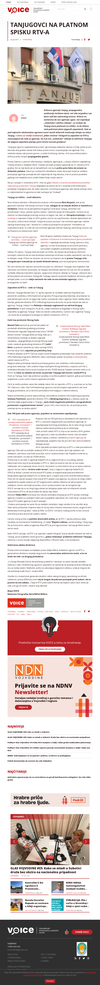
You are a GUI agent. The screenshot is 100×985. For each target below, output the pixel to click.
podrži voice (82, 932)
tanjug (29, 614)
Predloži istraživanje (19, 966)
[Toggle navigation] (90, 9)
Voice (8, 2)
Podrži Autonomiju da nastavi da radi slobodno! (30, 761)
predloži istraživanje (50, 649)
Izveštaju (12, 218)
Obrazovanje (31, 611)
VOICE (23, 118)
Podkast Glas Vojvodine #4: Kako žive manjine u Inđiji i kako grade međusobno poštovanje (49, 742)
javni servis (49, 611)
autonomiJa (22, 2)
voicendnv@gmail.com (18, 949)
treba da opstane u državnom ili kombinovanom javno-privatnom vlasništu (66, 239)
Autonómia (39, 2)
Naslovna (13, 954)
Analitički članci (17, 961)
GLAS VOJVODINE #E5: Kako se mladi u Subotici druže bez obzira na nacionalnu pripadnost (49, 737)
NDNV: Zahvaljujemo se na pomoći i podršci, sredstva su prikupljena (39, 756)
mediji (57, 611)
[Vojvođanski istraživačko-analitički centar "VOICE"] (28, 10)
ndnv (53, 2)
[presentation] (14, 841)
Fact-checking (48, 954)
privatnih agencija (75, 437)
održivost (64, 611)
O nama (45, 961)
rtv (18, 614)
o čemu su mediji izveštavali (29, 135)
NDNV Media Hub (69, 2)
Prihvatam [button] (50, 981)
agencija (40, 611)
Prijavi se (23, 707)
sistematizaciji (81, 357)
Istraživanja (27, 40)
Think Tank (47, 957)
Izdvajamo (21, 611)
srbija (23, 614)
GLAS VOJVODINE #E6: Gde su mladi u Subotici (29, 732)
